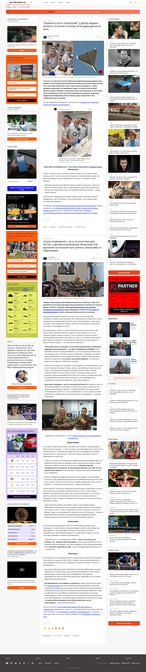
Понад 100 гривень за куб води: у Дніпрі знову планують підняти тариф (77, 12)
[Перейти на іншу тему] (135, 2)
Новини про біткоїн (22, 543)
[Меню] (31, 2)
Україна (61, 2)
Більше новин (124, 273)
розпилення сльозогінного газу (55, 310)
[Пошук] (139, 2)
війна (59, 635)
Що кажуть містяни (22, 139)
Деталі (22, 50)
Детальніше (22, 387)
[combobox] (31, 181)
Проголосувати (22, 100)
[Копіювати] (101, 37)
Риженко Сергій (80, 227)
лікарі (45, 227)
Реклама (68, 2)
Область (53, 2)
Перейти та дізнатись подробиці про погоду (22, 188)
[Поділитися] (97, 37)
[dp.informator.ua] (17, 2)
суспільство (75, 635)
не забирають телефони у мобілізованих (74, 612)
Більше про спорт (124, 623)
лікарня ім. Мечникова (66, 227)
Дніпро (46, 2)
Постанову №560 (54, 586)
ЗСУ (54, 635)
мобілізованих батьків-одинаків (82, 307)
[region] (21, 185)
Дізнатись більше (22, 226)
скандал (66, 635)
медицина (52, 227)
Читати (21, 588)
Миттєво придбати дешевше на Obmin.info (124, 310)
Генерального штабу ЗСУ (24, 335)
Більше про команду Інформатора (124, 378)
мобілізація (47, 635)
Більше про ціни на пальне (21, 497)
